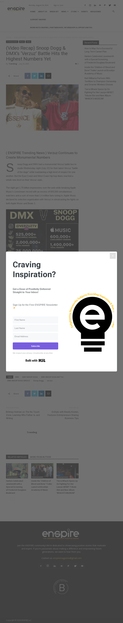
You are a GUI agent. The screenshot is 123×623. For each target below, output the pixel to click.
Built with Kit (35, 360)
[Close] (113, 256)
